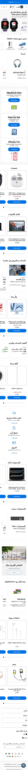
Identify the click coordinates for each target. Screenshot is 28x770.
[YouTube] (9, 754)
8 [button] (19, 207)
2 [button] (6, 207)
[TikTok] (12, 754)
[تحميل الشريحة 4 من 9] (16, 34)
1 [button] (4, 207)
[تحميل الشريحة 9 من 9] (7, 34)
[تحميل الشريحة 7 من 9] (11, 34)
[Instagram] (19, 754)
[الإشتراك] (5, 747)
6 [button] (15, 207)
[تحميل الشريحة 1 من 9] (20, 34)
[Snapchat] (15, 754)
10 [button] (24, 207)
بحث (14, 572)
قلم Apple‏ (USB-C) (17, 388)
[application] (24, 765)
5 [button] (13, 207)
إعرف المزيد (14, 423)
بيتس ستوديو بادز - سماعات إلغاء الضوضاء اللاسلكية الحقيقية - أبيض (16, 193)
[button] (26, 7)
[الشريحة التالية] (1, 45)
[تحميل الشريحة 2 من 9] (19, 34)
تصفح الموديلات (17, 330)
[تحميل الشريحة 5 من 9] (14, 34)
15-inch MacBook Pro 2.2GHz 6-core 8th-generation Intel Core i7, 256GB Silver (16, 239)
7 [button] (17, 207)
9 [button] (22, 207)
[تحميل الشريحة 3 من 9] (17, 34)
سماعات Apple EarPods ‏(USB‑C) (17, 643)
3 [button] (8, 207)
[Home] (19, 6)
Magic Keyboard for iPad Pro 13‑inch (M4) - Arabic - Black (17, 488)
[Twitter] (22, 754)
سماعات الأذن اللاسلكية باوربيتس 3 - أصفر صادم (17, 689)
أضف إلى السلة (16, 201)
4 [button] (10, 207)
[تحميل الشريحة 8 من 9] (9, 34)
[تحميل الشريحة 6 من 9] (12, 34)
